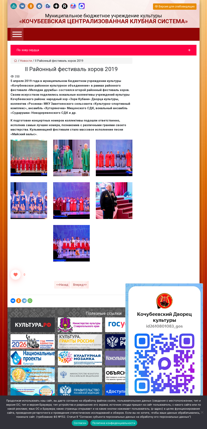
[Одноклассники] (18, 300)
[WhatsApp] (29, 300)
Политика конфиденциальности (113, 423)
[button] (103, 50)
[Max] (82, 6)
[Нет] (202, 412)
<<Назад (62, 285)
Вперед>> (80, 285)
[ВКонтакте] (13, 300)
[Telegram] (24, 300)
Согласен (80, 423)
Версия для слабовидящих (176, 6)
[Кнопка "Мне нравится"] (16, 275)
